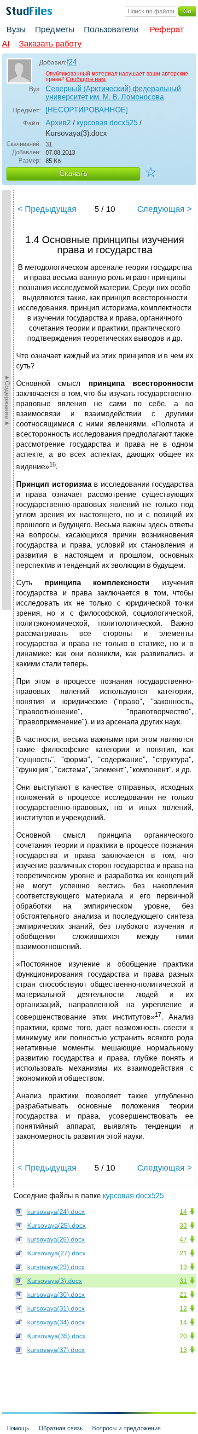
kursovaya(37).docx (56, 1349)
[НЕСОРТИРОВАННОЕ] (87, 110)
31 (183, 1280)
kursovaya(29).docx (56, 1267)
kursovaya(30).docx (56, 1294)
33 (183, 1225)
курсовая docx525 (107, 123)
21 (183, 1253)
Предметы (55, 29)
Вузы (16, 29)
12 (183, 1308)
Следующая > (164, 209)
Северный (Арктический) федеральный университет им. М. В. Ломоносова (113, 93)
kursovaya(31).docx (56, 1308)
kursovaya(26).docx (56, 1239)
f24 (72, 62)
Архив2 (58, 123)
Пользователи (111, 29)
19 (183, 1267)
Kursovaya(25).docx (56, 1225)
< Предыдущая (46, 209)
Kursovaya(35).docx (56, 1336)
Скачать (73, 173)
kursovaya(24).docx (56, 1211)
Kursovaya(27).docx (56, 1253)
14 (183, 1211)
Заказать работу (50, 43)
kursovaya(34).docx (56, 1322)
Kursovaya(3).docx (54, 1280)
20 (183, 1336)
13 (183, 1349)
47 (183, 1239)
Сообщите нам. (86, 79)
